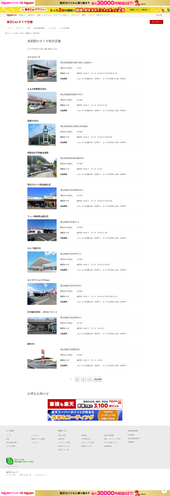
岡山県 (22, 33)
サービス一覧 (10, 475)
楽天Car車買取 (109, 435)
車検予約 (61, 439)
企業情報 (131, 435)
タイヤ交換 (14, 33)
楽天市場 (159, 15)
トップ (9, 28)
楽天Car (7, 33)
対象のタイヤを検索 (38, 439)
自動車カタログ (86, 446)
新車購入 (84, 435)
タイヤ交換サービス (111, 442)
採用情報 (131, 442)
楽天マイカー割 (63, 450)
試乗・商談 (62, 435)
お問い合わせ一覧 (25, 475)
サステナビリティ (41, 475)
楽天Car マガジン (64, 446)
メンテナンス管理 (64, 442)
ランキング (52, 28)
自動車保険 (108, 446)
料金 (28, 28)
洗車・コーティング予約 (112, 439)
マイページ (19, 28)
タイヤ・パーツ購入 (88, 442)
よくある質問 (64, 28)
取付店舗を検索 (39, 28)
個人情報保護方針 (134, 438)
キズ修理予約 (85, 439)
